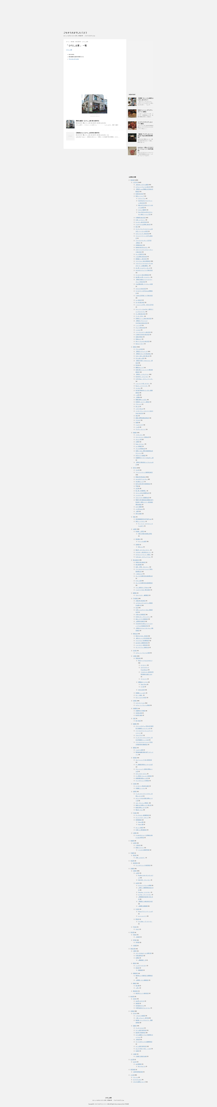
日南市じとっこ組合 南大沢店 (143, 318)
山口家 (137, 488)
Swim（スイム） (140, 444)
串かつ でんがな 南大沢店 (142, 341)
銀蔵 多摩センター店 (141, 807)
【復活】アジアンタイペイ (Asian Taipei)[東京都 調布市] (145, 136)
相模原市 (135, 973)
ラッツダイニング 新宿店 (142, 780)
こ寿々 (137, 988)
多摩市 (135, 791)
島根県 (132, 841)
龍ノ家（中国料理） (141, 490)
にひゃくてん (141, 198)
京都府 (132, 868)
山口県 (132, 1059)
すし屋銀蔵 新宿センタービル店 (144, 764)
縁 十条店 (138, 720)
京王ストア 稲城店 (140, 455)
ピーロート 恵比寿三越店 (142, 786)
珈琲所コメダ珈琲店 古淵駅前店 (144, 975)
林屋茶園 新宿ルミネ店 (142, 778)
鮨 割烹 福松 (139, 715)
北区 (134, 718)
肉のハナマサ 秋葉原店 (142, 619)
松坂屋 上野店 (140, 531)
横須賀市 (135, 991)
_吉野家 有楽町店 (140, 621)
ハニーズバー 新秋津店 (142, 645)
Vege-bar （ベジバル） (144, 892)
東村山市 (135, 633)
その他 (132, 1075)
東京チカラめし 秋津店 (142, 636)
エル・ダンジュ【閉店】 (142, 803)
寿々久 (137, 406)
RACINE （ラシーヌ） (144, 880)
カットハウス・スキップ (142, 817)
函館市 (135, 1025)
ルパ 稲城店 (139, 446)
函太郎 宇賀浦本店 (140, 1032)
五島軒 (137, 1051)
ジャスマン (139, 495)
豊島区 (135, 747)
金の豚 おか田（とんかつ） (143, 277)
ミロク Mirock (139, 409)
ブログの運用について (139, 1082)
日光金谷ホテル (140, 1005)
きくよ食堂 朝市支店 (141, 1046)
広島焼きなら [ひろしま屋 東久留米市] (87, 133)
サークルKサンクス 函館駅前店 (144, 1042)
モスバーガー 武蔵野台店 (142, 497)
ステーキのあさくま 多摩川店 (143, 953)
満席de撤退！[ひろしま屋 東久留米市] (87, 121)
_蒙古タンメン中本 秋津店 (143, 638)
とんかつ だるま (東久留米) (143, 590)
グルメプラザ (139, 735)
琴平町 (135, 940)
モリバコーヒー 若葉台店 (142, 437)
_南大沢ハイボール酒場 (142, 184)
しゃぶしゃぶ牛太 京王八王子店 (144, 304)
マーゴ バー (144, 679)
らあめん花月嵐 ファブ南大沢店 (144, 295)
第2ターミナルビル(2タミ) (145, 660)
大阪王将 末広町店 (140, 600)
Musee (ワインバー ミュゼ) (145, 911)
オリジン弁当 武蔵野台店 (142, 493)
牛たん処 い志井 (140, 358)
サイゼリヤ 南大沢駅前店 (142, 275)
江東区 (135, 833)
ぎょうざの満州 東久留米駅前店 (144, 583)
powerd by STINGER (124, 1104)
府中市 (135, 468)
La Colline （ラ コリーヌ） (145, 921)
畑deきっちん (139, 810)
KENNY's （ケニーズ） (142, 376)
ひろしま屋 (69, 50)
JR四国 (135, 945)
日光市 (135, 999)
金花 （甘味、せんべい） (142, 567)
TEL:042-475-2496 (74, 59)
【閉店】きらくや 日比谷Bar (143, 354)
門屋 (137, 486)
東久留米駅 (139, 564)
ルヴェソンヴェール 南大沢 (143, 187)
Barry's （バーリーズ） (142, 386)
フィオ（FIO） (140, 316)
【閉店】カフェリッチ (141, 351)
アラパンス (139, 404)
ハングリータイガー (141, 965)
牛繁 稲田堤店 (139, 955)
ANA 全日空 (141, 690)
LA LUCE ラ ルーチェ (141, 479)
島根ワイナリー (140, 847)
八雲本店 (138, 845)
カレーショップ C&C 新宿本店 (144, 760)
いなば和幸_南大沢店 (141, 256)
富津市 (135, 855)
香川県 (132, 932)
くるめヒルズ (139, 574)
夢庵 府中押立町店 (140, 477)
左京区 (137, 883)
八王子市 (135, 182)
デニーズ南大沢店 (140, 327)
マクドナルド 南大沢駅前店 (143, 261)
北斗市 (135, 1013)
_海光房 (138, 1039)
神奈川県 (133, 948)
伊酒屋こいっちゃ (140, 788)
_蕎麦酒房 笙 (142, 960)
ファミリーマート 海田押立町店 (144, 472)
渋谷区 (135, 784)
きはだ (137, 929)
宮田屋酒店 (139, 820)
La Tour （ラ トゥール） (144, 894)
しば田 (137, 395)
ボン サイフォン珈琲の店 (142, 647)
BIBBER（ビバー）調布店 (142, 402)
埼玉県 (132, 861)
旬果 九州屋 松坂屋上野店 (145, 533)
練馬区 (135, 593)
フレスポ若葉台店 (140, 448)
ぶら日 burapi (139, 509)
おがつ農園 (139, 507)
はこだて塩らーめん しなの (143, 1048)
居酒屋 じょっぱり (140, 693)
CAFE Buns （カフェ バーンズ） (144, 379)
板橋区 (135, 724)
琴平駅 (137, 942)
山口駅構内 (139, 1064)
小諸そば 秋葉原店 (140, 614)
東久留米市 (93, 123)
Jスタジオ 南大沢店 (141, 288)
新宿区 (135, 757)
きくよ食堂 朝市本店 (141, 1030)
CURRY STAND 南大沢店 (142, 334)
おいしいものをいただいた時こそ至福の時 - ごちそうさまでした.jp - (108, 1100)
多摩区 (137, 958)
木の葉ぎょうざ (140, 481)
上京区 (137, 873)
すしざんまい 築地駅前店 (142, 815)
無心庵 (137, 985)
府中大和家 (139, 513)
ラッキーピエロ (140, 1028)
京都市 (135, 871)
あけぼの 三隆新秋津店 (142, 643)
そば (108, 135)
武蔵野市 (135, 708)
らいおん (138, 388)
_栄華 (137, 511)
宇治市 (135, 927)
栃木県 (132, 996)
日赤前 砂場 (139, 713)
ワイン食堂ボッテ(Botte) (142, 587)
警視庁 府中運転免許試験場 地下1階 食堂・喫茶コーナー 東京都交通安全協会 (144, 502)
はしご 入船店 (139, 827)
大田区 (135, 656)
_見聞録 (138, 397)
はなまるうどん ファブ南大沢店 (144, 270)
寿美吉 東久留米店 (140, 562)
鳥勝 (137, 422)
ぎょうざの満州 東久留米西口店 (144, 576)
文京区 (135, 650)
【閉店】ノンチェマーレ (142, 374)
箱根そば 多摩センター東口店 (143, 805)
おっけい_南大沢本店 (141, 222)
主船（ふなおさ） (140, 857)
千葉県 (132, 853)
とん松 (137, 427)
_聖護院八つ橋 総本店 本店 (145, 901)
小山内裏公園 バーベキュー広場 (144, 284)
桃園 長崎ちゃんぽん (141, 399)
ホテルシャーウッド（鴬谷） (143, 554)
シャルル (138, 330)
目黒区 (135, 700)
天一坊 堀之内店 (140, 302)
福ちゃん (140, 547)
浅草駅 (137, 544)
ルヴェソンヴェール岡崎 (144, 885)
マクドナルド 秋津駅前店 (142, 640)
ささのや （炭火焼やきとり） (143, 552)
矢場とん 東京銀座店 (141, 830)
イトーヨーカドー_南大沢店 (143, 332)
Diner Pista (144, 684)
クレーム (135, 1077)
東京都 (98, 123)
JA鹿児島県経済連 (138, 1072)
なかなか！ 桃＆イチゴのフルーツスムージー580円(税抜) (145, 149)
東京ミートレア (140, 196)
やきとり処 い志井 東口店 (142, 356)
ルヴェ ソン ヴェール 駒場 (143, 705)
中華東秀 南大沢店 (140, 217)
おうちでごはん (137, 1079)
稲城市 (135, 432)
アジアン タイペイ (140, 429)
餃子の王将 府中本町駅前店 (143, 484)
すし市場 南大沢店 (140, 314)
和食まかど (139, 339)
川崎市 (135, 951)
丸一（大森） (139, 695)
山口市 (135, 1062)
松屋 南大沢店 (139, 194)
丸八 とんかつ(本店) (141, 697)
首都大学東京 (139, 337)
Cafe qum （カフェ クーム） (143, 557)
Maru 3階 (140, 824)
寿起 (137, 415)
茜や (137, 227)
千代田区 (135, 598)
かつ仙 (142, 686)
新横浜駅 (140, 970)
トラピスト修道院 (140, 1015)
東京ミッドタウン (140, 521)
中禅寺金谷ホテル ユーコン (143, 1008)
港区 (134, 517)
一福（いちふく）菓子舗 (142, 1018)
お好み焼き (103, 123)
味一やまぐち (141, 1066)
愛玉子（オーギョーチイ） (143, 550)
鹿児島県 (133, 1069)
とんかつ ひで (139, 425)
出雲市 (135, 843)
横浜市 (135, 963)
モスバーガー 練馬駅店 (142, 595)
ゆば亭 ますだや (140, 1001)
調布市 (135, 347)
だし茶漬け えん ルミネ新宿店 (144, 776)
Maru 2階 (140, 822)
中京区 (137, 909)
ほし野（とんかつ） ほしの (143, 268)
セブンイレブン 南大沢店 (142, 233)
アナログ (138, 420)
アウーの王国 (139, 349)
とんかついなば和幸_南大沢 (143, 224)
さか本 (137, 470)
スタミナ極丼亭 (142, 210)
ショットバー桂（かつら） (143, 383)
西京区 (137, 919)
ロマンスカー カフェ (141, 773)
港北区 (137, 968)
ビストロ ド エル (140, 703)
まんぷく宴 (139, 439)
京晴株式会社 (139, 245)
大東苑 (137, 441)
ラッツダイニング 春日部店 (143, 865)
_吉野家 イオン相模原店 (142, 980)
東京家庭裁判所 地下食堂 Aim (143, 519)
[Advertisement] (108, 17)
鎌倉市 (135, 983)
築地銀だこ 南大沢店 (141, 259)
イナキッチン (139, 435)
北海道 (132, 1011)
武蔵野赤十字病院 (140, 710)
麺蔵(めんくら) (140, 367)
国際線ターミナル (143, 682)
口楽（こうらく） (140, 220)
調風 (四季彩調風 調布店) (142, 418)
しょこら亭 (139, 325)
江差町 (135, 1054)
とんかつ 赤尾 (139, 750)
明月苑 (137, 365)
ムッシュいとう (142, 916)
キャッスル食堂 (142, 541)
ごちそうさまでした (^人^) (75, 33)
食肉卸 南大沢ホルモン (142, 247)
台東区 (135, 529)
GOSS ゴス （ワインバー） (143, 617)
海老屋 (137, 1003)
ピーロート (144, 665)
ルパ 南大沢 (139, 300)
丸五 (137, 607)
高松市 (135, 934)
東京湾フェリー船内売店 (142, 993)
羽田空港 (138, 658)
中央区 (135, 813)
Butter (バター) (140, 343)
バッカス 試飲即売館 (143, 850)
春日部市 (135, 863)
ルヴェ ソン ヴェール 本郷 (143, 653)
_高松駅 (138, 937)
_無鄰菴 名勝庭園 (142, 906)
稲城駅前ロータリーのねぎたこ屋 (144, 458)
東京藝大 (138, 539)
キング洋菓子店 (140, 254)
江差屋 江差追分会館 (141, 1056)
